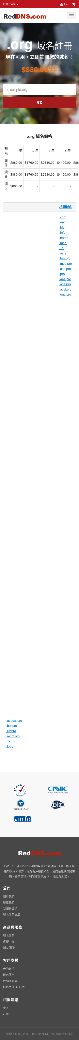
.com (62, 217)
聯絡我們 (8, 902)
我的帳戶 (8, 969)
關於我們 (8, 896)
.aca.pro (65, 284)
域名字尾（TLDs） (15, 987)
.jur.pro (11, 730)
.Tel (61, 248)
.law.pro (64, 258)
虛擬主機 (8, 941)
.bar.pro (11, 725)
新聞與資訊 (10, 908)
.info (62, 232)
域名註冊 (8, 935)
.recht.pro (13, 736)
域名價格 (8, 975)
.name (63, 237)
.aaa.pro (65, 279)
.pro (62, 273)
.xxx (9, 741)
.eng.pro (65, 294)
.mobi (63, 243)
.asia (62, 253)
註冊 (6, 1014)
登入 (65, 4)
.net (62, 222)
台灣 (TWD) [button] (9, 4)
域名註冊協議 (11, 914)
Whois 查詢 (10, 981)
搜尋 (39, 102)
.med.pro (65, 263)
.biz (61, 227)
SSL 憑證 (9, 947)
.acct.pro (65, 289)
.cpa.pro (65, 268)
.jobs (9, 746)
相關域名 (65, 206)
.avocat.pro (14, 720)
